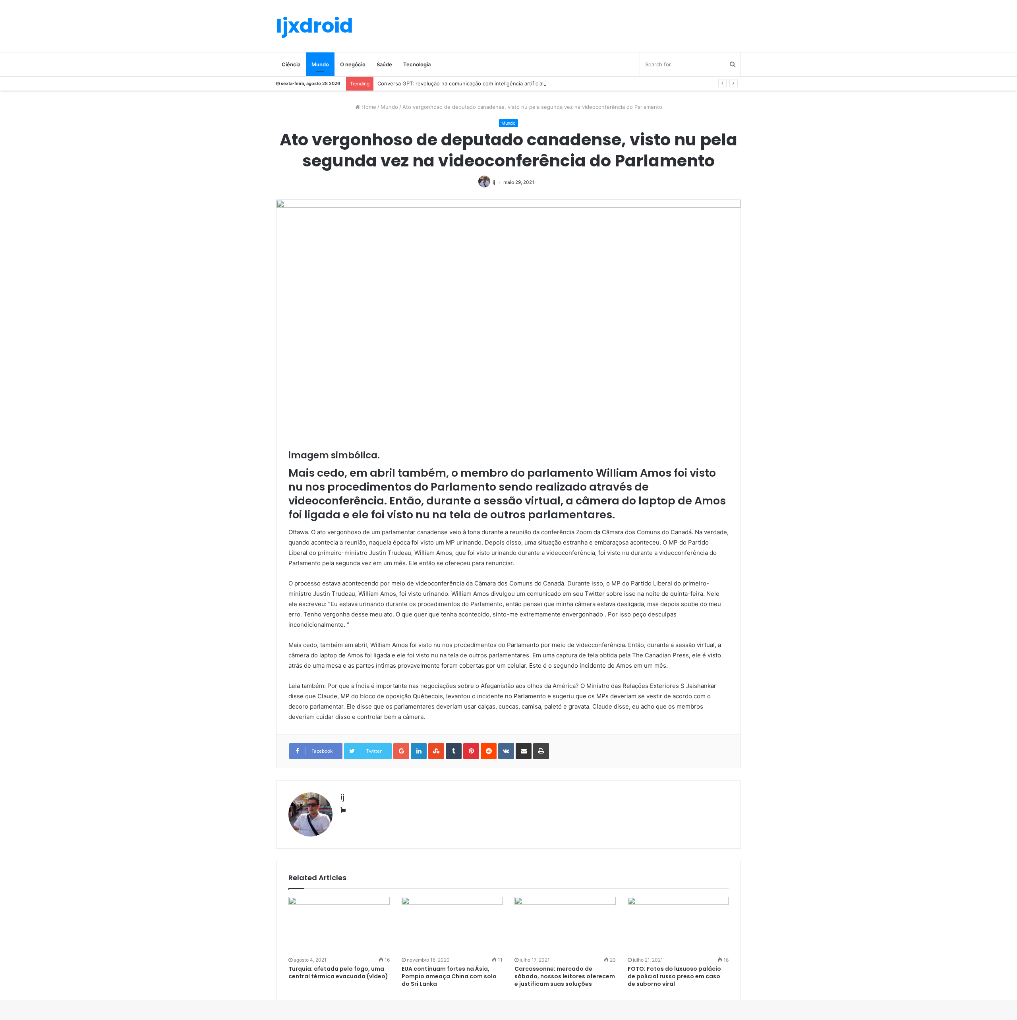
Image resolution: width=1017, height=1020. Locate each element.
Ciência (291, 64)
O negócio (352, 64)
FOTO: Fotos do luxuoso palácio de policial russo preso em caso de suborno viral (674, 976)
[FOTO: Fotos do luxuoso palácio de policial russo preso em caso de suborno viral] (678, 925)
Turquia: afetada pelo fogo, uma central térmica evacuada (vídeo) (338, 972)
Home (368, 107)
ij (494, 182)
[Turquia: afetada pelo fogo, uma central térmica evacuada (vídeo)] (339, 925)
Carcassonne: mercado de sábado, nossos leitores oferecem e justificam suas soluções (564, 976)
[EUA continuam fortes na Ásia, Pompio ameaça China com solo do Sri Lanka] (452, 925)
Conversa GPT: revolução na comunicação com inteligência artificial (460, 83)
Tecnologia (417, 64)
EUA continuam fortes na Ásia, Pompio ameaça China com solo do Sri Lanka (449, 976)
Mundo (320, 64)
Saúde (384, 64)
